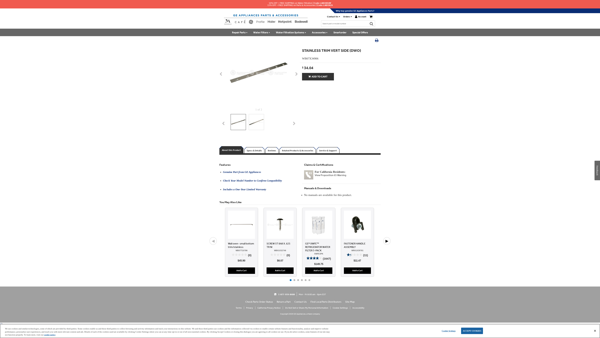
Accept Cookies (472, 331)
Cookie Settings (449, 331)
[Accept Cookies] (595, 330)
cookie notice (49, 335)
